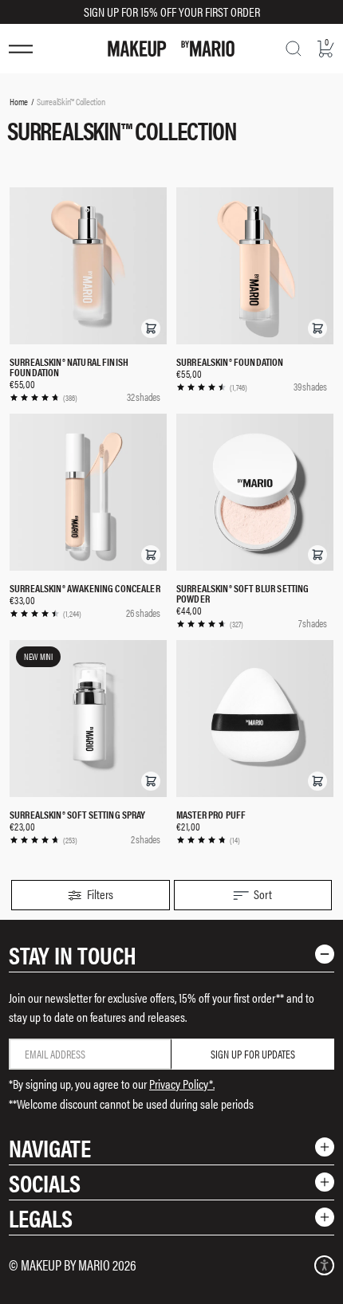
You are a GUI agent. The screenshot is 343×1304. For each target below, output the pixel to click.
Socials (45, 1182)
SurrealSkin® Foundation (229, 361)
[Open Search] (294, 49)
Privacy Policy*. (182, 1083)
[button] (150, 328)
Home (19, 101)
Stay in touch (72, 954)
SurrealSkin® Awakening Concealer (85, 588)
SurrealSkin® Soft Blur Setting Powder (242, 593)
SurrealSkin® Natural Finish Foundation (69, 366)
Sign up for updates (253, 1054)
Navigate (50, 1147)
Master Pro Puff (211, 814)
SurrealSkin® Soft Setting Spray (78, 814)
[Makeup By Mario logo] (171, 49)
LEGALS (41, 1217)
